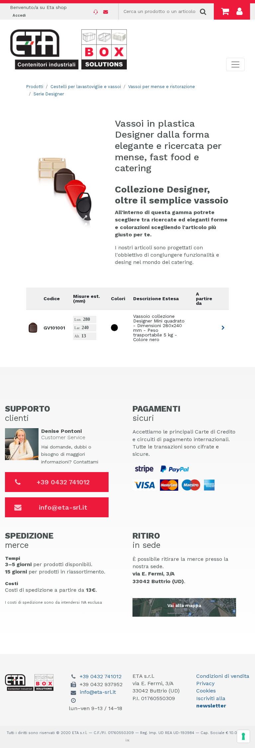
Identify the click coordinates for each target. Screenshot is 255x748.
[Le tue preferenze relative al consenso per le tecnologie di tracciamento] (243, 736)
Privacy (205, 683)
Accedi (19, 15)
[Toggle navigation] (235, 64)
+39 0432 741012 (63, 482)
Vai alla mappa (184, 605)
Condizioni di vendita (222, 676)
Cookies (206, 690)
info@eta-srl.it (63, 507)
